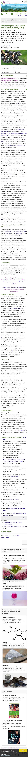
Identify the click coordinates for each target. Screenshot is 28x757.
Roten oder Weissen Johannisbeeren (15, 145)
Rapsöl (20, 235)
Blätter (22, 111)
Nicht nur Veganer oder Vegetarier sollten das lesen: (14, 289)
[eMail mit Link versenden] (26, 16)
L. (15, 476)
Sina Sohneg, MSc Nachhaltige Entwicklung (15, 526)
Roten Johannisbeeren (15, 308)
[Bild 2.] (15, 59)
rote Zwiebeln (8, 231)
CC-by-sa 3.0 (4, 66)
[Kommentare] (18, 16)
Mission (15, 748)
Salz (13, 235)
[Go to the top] (26, 76)
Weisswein (11, 175)
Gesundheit (22, 518)
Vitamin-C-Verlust (20, 430)
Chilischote (8, 233)
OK (23, 750)
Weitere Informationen (5, 755)
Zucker (19, 103)
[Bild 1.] (12, 59)
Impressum (4, 748)
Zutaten (3, 20)
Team (10, 748)
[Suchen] (23, 2)
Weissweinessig (19, 233)
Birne (15, 231)
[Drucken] (24, 16)
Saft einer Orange (21, 231)
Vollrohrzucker (5, 235)
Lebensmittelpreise (11, 351)
